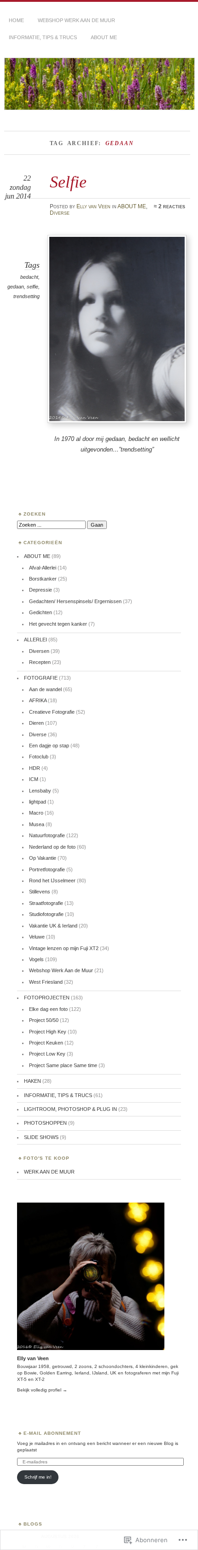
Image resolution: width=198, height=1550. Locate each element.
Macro (36, 813)
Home (16, 20)
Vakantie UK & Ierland (53, 925)
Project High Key (47, 1031)
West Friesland (46, 982)
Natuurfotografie (47, 835)
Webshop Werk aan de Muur (76, 20)
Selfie (68, 181)
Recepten (40, 662)
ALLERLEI (35, 639)
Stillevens (39, 891)
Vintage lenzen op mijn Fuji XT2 (64, 948)
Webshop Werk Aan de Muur (61, 970)
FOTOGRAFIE (41, 678)
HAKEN (32, 1081)
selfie (32, 286)
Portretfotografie (47, 869)
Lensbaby (40, 790)
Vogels (36, 959)
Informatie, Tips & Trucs (43, 37)
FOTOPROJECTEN (47, 997)
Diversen (39, 651)
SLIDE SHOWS (41, 1137)
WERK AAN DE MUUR (49, 1171)
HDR (34, 768)
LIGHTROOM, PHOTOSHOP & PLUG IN (70, 1109)
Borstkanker (43, 578)
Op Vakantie (42, 858)
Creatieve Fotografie (52, 712)
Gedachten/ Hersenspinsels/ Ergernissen (75, 601)
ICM (33, 779)
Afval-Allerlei (42, 567)
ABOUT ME (104, 37)
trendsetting (26, 296)
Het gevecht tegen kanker (58, 624)
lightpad (37, 801)
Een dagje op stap (49, 745)
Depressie (40, 590)
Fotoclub (38, 756)
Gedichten (40, 612)
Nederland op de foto (52, 847)
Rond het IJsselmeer (52, 880)
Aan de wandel (45, 689)
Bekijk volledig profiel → (42, 1389)
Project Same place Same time (63, 1065)
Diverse (60, 213)
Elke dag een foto (48, 1009)
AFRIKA (38, 700)
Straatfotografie (46, 903)
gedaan (15, 286)
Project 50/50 (43, 1020)
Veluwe (37, 936)
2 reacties (171, 206)
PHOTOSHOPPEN (45, 1123)
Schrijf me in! (38, 1477)
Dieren (36, 723)
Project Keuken (46, 1042)
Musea (36, 824)
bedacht (29, 277)
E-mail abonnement (52, 1433)
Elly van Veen (93, 206)
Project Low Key (47, 1054)
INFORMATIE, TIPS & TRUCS (58, 1095)
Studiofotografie (46, 914)
